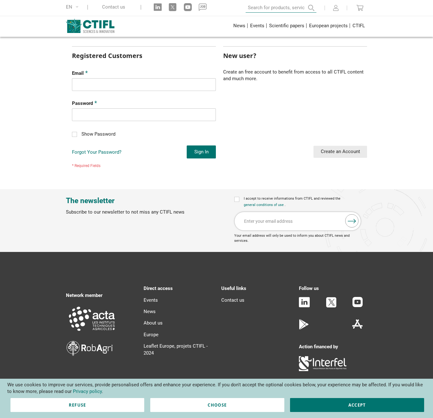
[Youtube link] (188, 7)
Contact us (113, 7)
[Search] (306, 8)
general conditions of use (264, 205)
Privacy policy (87, 391)
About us (153, 323)
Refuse (77, 405)
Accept (357, 405)
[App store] (357, 328)
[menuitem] (239, 26)
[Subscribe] (352, 221)
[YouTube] (357, 305)
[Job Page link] (203, 7)
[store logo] (95, 25)
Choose (217, 405)
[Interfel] (322, 369)
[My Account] (336, 8)
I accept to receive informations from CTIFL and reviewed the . (292, 201)
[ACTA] (92, 332)
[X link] (173, 7)
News (150, 311)
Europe (151, 335)
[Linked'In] (304, 306)
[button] (73, 7)
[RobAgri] (89, 354)
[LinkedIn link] (158, 7)
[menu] (299, 26)
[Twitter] (331, 306)
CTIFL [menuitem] (358, 26)
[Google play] (304, 328)
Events (151, 300)
